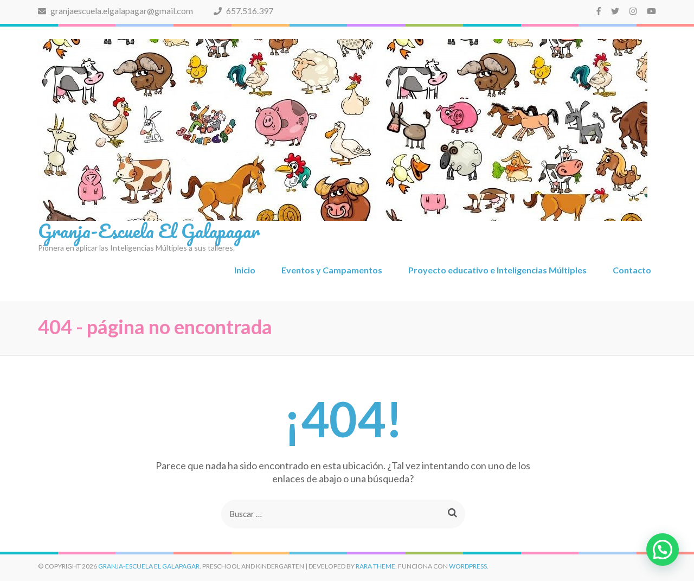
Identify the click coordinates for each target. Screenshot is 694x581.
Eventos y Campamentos (331, 270)
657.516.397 (248, 10)
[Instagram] (633, 11)
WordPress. (469, 566)
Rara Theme (375, 566)
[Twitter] (615, 11)
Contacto (632, 270)
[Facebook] (598, 11)
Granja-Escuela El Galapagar (149, 230)
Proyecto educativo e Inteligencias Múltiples (497, 270)
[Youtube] (651, 11)
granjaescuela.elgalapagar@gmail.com (121, 10)
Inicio (244, 270)
